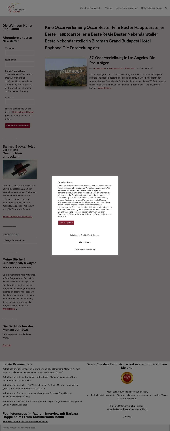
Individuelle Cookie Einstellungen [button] (84, 235)
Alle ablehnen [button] (85, 242)
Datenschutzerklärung (85, 249)
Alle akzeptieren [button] (66, 223)
